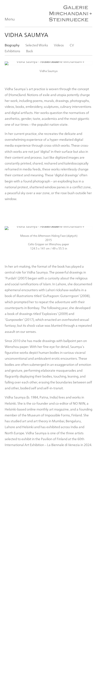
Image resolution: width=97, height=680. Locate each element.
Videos (59, 45)
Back (29, 51)
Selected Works (36, 45)
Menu (10, 18)
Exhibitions (12, 51)
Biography (12, 45)
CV (72, 45)
